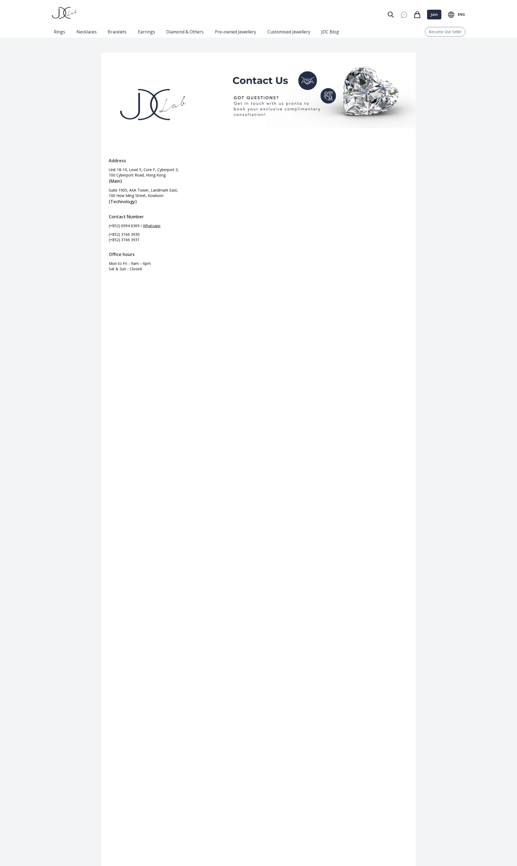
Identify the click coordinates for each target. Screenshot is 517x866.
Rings (59, 32)
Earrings (146, 32)
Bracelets (117, 32)
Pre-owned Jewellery (235, 32)
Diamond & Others (185, 32)
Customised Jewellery (288, 32)
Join (434, 14)
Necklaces (86, 32)
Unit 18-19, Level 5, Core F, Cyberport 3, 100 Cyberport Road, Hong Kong (144, 172)
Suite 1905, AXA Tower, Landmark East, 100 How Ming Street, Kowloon (143, 193)
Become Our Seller (445, 31)
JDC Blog (330, 32)
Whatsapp (151, 225)
